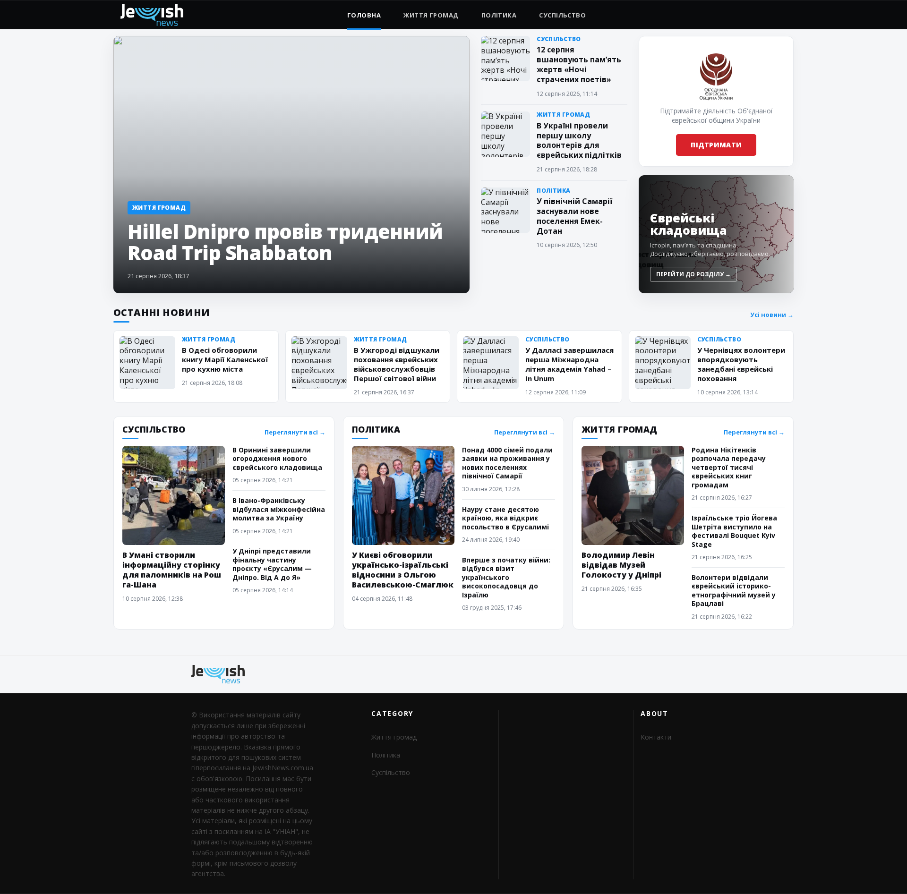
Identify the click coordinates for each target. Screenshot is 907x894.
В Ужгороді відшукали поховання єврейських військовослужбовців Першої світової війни (396, 364)
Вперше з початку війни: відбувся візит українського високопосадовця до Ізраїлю (506, 577)
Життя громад (430, 15)
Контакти (656, 736)
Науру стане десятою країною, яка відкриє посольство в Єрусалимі (505, 518)
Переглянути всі (295, 432)
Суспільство (562, 15)
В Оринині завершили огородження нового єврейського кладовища (277, 458)
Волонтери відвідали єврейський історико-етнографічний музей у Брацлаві (734, 590)
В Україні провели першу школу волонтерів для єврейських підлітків (579, 140)
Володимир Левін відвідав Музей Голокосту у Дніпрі (621, 565)
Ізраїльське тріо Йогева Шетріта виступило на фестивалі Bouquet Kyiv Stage (734, 530)
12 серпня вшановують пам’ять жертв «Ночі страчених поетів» (579, 64)
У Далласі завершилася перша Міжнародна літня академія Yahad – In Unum (569, 364)
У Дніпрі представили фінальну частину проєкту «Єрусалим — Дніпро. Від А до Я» (272, 563)
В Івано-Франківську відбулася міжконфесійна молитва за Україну (278, 509)
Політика (499, 15)
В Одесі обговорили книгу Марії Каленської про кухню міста (225, 359)
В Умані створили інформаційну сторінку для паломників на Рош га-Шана (171, 570)
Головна (364, 15)
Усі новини (772, 315)
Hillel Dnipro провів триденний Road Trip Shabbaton (285, 242)
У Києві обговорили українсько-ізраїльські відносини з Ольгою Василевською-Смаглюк (403, 570)
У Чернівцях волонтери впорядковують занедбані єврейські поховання (741, 364)
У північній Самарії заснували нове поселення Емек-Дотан (574, 216)
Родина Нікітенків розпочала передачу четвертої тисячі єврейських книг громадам (729, 467)
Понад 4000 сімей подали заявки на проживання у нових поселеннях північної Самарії (507, 462)
